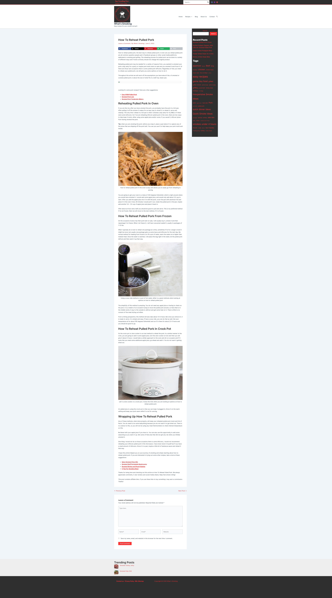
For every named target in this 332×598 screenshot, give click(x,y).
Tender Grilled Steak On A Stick (203, 54)
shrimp (205, 117)
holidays (195, 91)
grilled (210, 81)
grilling (195, 88)
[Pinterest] (217, 2)
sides (194, 120)
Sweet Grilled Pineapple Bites (202, 50)
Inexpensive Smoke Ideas (203, 96)
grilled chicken (197, 85)
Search (205, 30)
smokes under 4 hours (204, 124)
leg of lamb (199, 103)
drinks (210, 73)
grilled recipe (205, 85)
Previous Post (119, 490)
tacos (203, 128)
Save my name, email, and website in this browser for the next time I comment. (146, 538)
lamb (194, 103)
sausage (195, 117)
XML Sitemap (139, 581)
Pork (211, 103)
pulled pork (201, 106)
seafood (200, 117)
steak (199, 128)
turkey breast (209, 130)
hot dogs (201, 90)
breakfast (195, 69)
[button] (191, 16)
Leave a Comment (124, 43)
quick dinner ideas (202, 109)
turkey (203, 130)
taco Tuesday (210, 128)
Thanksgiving (196, 130)
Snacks (195, 128)
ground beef (202, 88)
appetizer (197, 66)
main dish (205, 103)
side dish (211, 117)
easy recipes (200, 76)
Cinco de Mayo (204, 73)
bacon (203, 66)
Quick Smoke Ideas (203, 113)
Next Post (182, 490)
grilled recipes (212, 85)
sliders (198, 120)
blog (212, 66)
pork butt (195, 106)
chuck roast (196, 73)
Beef (208, 66)
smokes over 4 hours (205, 120)
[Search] (208, 2)
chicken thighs (210, 69)
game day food (200, 81)
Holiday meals (209, 88)
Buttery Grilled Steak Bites (201, 57)
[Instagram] (214, 2)
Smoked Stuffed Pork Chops (202, 42)
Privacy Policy (129, 581)
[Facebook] (212, 2)
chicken (201, 69)
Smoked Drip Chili (126, 571)
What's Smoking (123, 23)
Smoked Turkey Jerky (121, 3)
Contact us (120, 581)
